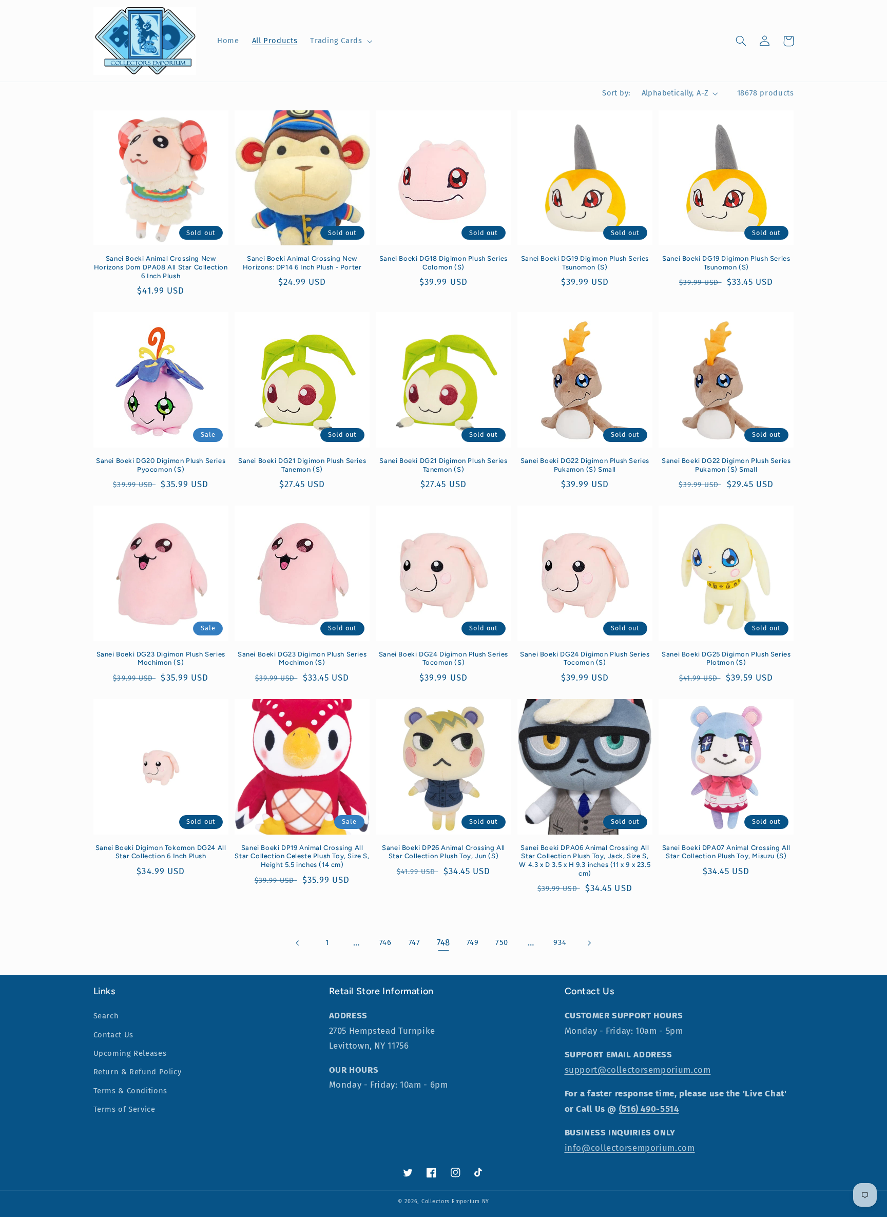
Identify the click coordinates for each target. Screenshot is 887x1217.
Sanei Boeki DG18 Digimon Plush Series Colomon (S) (443, 263)
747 (414, 942)
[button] (340, 41)
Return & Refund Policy (137, 1071)
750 (501, 942)
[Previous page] (298, 943)
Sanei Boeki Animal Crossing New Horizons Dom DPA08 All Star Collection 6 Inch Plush (161, 267)
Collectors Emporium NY (455, 1201)
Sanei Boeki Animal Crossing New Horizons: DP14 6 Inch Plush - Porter (302, 263)
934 (559, 942)
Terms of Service (124, 1109)
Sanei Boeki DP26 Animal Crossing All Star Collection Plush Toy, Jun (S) (443, 852)
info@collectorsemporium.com (630, 1148)
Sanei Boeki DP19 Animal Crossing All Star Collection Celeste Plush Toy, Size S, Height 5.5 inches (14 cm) (302, 856)
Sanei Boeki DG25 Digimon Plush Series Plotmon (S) (726, 658)
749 (473, 942)
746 (385, 942)
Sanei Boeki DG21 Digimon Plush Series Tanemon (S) (302, 465)
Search (106, 1015)
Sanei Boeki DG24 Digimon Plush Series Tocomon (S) (443, 658)
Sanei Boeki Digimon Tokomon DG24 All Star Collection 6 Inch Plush (160, 852)
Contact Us (113, 1034)
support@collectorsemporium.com (638, 1070)
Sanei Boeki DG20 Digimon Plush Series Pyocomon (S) (160, 465)
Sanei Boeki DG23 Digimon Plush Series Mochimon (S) (161, 658)
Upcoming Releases (130, 1053)
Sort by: (616, 93)
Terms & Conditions (130, 1090)
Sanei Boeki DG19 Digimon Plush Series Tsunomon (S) (585, 263)
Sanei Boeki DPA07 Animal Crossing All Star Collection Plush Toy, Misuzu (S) (726, 852)
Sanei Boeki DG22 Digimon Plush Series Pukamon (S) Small (584, 465)
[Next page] (589, 943)
